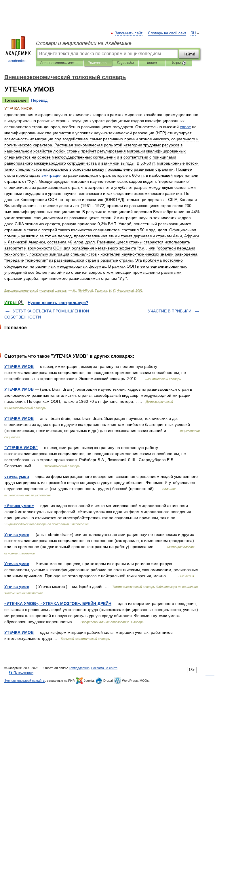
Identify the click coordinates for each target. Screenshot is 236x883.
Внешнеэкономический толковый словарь (59, 63)
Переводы (125, 63)
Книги (152, 63)
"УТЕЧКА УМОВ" (21, 447)
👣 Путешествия (21, 672)
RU (193, 33)
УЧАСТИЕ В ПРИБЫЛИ (169, 311)
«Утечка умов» (19, 505)
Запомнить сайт (128, 33)
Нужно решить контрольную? (58, 302)
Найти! (188, 54)
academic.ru (18, 61)
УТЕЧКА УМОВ (19, 366)
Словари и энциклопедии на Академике (84, 43)
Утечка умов (16, 534)
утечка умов (16, 476)
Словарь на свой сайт (167, 33)
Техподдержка (79, 668)
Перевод (39, 100)
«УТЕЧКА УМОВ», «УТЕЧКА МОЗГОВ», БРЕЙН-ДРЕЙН (57, 603)
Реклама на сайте (104, 668)
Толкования (97, 63)
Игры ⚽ (179, 63)
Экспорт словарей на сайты (24, 680)
